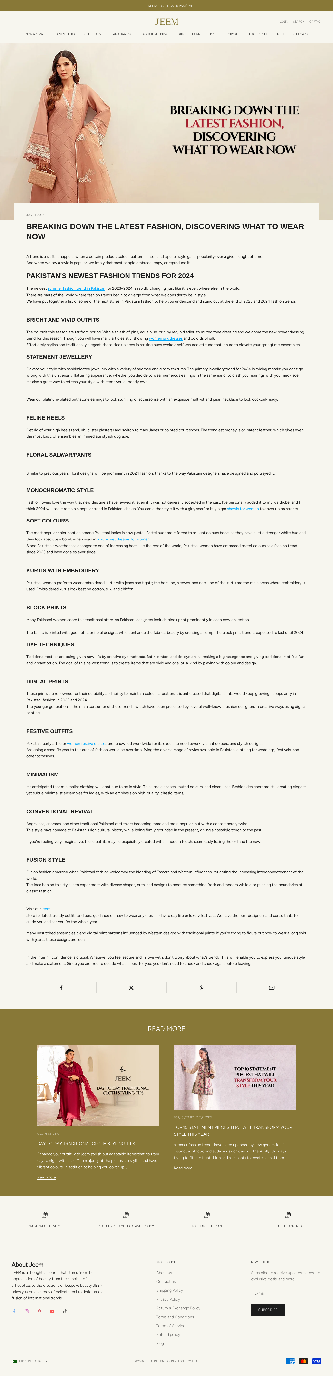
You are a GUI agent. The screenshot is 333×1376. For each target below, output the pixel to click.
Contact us (166, 1281)
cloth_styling (48, 1133)
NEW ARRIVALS (36, 34)
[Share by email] (272, 987)
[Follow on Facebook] (14, 1311)
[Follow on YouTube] (52, 1311)
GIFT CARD (300, 34)
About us (164, 1272)
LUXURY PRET (258, 34)
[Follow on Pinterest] (39, 1311)
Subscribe (268, 1310)
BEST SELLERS (65, 34)
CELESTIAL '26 (93, 34)
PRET (213, 34)
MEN (280, 34)
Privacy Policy (168, 1299)
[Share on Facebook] (61, 987)
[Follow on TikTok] (64, 1311)
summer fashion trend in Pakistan (76, 288)
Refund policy (168, 1334)
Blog (160, 1343)
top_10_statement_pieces (193, 1117)
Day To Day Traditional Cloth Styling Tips (86, 1143)
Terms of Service (170, 1325)
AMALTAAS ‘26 (122, 34)
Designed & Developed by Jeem (176, 1361)
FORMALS (232, 34)
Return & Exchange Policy (133, 1226)
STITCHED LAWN (189, 34)
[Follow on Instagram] (26, 1311)
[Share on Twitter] (131, 987)
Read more (46, 1177)
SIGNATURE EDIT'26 (155, 34)
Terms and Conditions (175, 1317)
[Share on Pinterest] (202, 987)
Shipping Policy (169, 1290)
